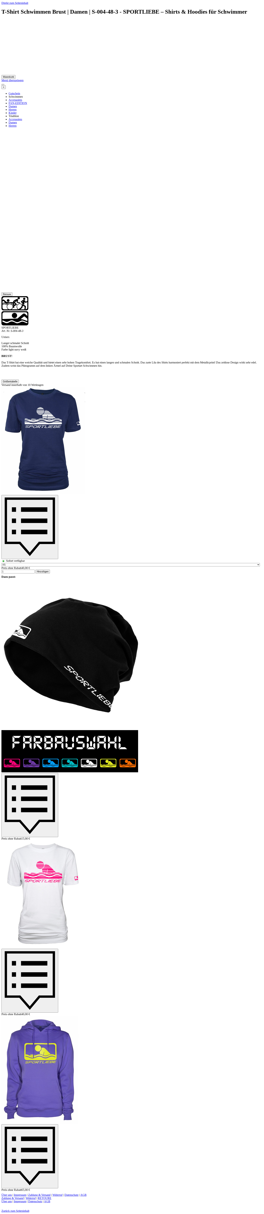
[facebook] (12, 1206)
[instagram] (4, 1206)
